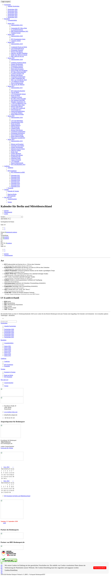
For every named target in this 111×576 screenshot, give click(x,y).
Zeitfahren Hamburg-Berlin (18, 62)
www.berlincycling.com (10, 412)
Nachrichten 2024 (12, 12)
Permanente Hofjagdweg (18, 133)
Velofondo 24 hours (16, 97)
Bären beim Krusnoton (17, 69)
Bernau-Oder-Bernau (17, 51)
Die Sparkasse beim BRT (18, 100)
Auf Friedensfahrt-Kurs (17, 48)
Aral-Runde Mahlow (17, 113)
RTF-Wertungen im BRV (18, 172)
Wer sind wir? (8, 197)
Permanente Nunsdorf (17, 50)
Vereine (10, 202)
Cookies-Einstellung (11, 570)
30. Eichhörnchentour (17, 67)
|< (4, 227)
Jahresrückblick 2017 (17, 87)
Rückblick (7, 18)
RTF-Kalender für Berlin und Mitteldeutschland (17, 496)
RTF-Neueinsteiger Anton (18, 39)
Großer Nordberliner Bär (18, 78)
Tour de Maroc (15, 92)
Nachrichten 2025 (12, 11)
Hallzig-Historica (15, 125)
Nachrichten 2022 (12, 15)
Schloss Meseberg (16, 153)
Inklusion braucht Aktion (18, 149)
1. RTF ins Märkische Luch (18, 103)
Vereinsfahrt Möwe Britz (18, 105)
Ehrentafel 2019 (15, 178)
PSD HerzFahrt (15, 127)
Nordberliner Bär (15, 156)
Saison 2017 (11, 86)
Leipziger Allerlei (16, 40)
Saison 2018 (11, 58)
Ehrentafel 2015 (15, 185)
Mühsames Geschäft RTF (18, 138)
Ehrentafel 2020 (15, 177)
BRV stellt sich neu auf (17, 56)
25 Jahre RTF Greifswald (18, 108)
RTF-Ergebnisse (12, 170)
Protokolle (10, 188)
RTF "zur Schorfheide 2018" (19, 80)
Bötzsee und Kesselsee (17, 144)
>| (4, 229)
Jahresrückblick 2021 (17, 25)
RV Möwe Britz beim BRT (18, 72)
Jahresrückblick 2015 (17, 141)
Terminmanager (8, 255)
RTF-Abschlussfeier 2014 (18, 164)
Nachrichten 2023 (12, 14)
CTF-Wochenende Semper (18, 94)
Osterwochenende (16, 160)
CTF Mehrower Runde (17, 81)
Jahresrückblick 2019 (17, 44)
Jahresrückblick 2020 (17, 36)
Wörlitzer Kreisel (15, 33)
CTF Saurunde (15, 161)
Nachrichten (7, 4)
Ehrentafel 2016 (15, 183)
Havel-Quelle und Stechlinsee (19, 70)
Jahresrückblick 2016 (17, 117)
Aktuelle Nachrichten (13, 6)
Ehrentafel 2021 (15, 175)
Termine (6, 189)
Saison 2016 (11, 116)
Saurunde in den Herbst (17, 145)
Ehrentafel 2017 (15, 181)
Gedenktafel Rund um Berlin (19, 47)
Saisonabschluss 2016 (17, 122)
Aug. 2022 (6, 467)
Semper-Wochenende (17, 64)
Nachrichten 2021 (12, 17)
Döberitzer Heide (16, 158)
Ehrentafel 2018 (15, 180)
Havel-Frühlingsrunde (17, 83)
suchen (6, 213)
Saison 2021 (11, 23)
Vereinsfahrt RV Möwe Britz (19, 28)
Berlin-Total (14, 152)
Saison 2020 (11, 34)
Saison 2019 (11, 42)
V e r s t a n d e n (99, 568)
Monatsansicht (8, 212)
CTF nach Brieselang (17, 120)
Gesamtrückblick (12, 20)
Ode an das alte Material (17, 84)
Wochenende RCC (16, 109)
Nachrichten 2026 (12, 9)
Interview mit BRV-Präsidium (19, 53)
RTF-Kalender (12, 196)
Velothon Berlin (15, 128)
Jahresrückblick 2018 (17, 59)
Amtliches (7, 166)
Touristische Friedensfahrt (18, 76)
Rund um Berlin (15, 95)
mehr (4, 523)
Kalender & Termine (13, 191)
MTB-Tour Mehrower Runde (19, 55)
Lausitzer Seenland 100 (17, 73)
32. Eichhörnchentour (17, 29)
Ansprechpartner (12, 199)
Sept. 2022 (6, 481)
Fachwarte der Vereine (7, 448)
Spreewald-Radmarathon (18, 111)
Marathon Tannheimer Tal (18, 102)
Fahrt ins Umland (16, 150)
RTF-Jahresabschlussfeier (18, 91)
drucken (6, 210)
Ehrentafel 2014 (15, 186)
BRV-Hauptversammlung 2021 (19, 31)
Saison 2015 (11, 139)
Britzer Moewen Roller (17, 114)
